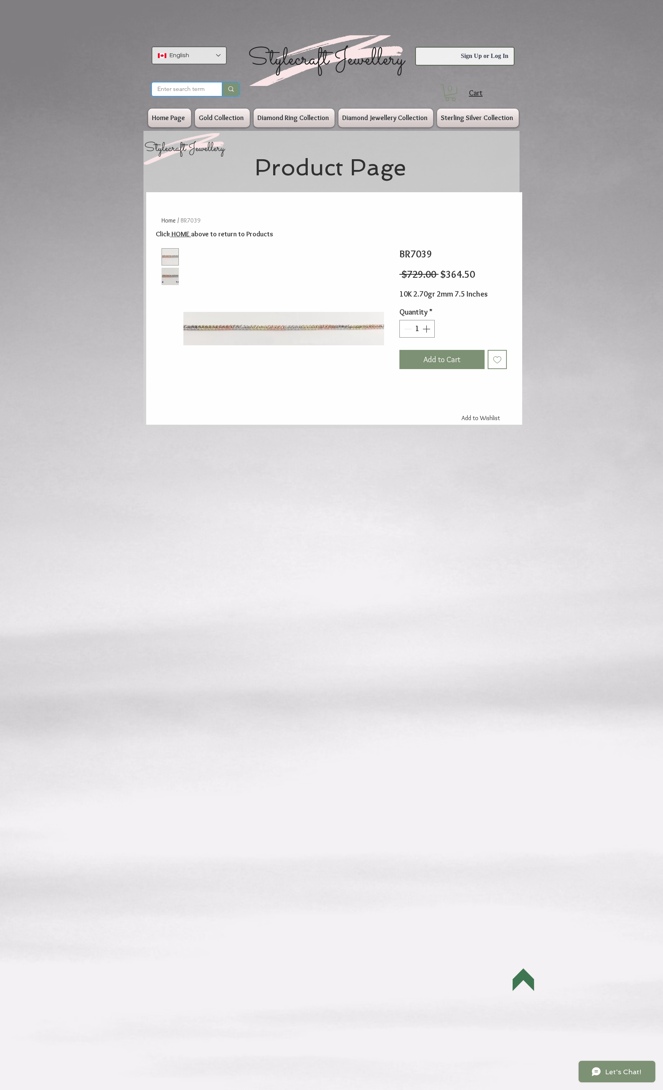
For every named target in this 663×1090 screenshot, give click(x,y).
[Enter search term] (230, 89)
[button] (450, 92)
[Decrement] (407, 328)
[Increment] (427, 328)
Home (169, 220)
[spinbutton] (417, 328)
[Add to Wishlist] (497, 359)
